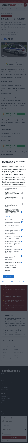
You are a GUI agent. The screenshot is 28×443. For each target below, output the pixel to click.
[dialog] (14, 221)
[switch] (22, 193)
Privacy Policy (22, 281)
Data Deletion (5, 281)
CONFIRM (8, 276)
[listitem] (14, 189)
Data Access (14, 281)
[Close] (24, 161)
